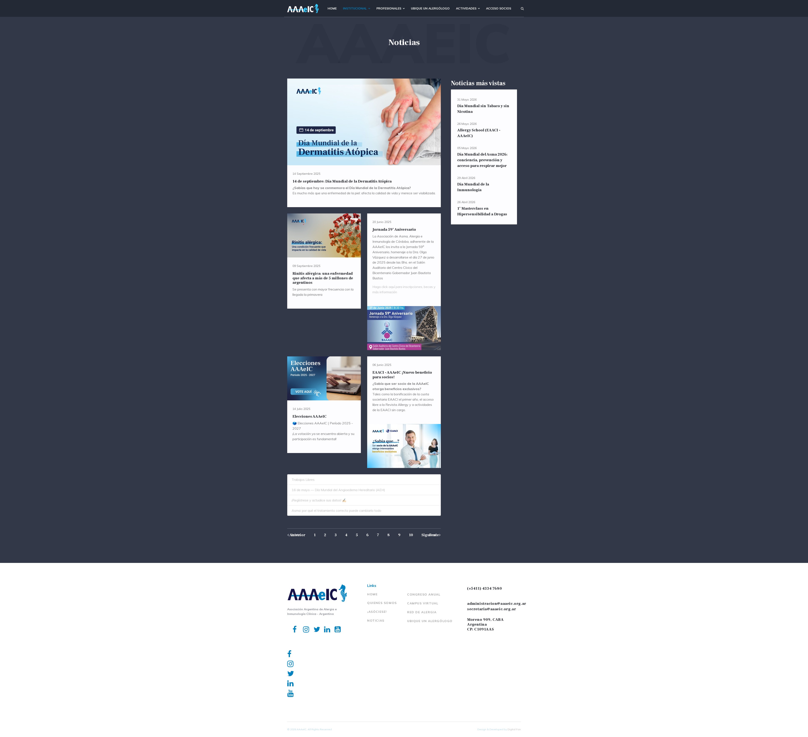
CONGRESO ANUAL (423, 594)
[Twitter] (313, 624)
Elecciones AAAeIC (309, 416)
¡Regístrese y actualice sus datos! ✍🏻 (319, 500)
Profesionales (388, 8)
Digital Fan (514, 729)
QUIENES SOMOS (382, 603)
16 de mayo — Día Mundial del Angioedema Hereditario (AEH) (338, 490)
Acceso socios (498, 8)
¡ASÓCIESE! (377, 612)
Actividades (466, 8)
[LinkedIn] (324, 624)
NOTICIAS (375, 620)
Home (332, 8)
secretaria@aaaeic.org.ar (491, 609)
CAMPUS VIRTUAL (422, 603)
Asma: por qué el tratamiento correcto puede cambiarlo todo (336, 510)
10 (411, 535)
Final (433, 535)
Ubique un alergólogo (430, 8)
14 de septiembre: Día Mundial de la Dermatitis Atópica (342, 181)
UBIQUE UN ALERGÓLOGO (430, 621)
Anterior (297, 535)
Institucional (355, 8)
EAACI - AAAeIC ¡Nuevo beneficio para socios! (402, 375)
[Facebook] (292, 624)
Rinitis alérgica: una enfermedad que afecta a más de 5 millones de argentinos (322, 278)
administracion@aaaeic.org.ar (496, 603)
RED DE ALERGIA (421, 612)
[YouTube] (334, 624)
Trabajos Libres (303, 479)
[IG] (303, 624)
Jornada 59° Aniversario (394, 229)
